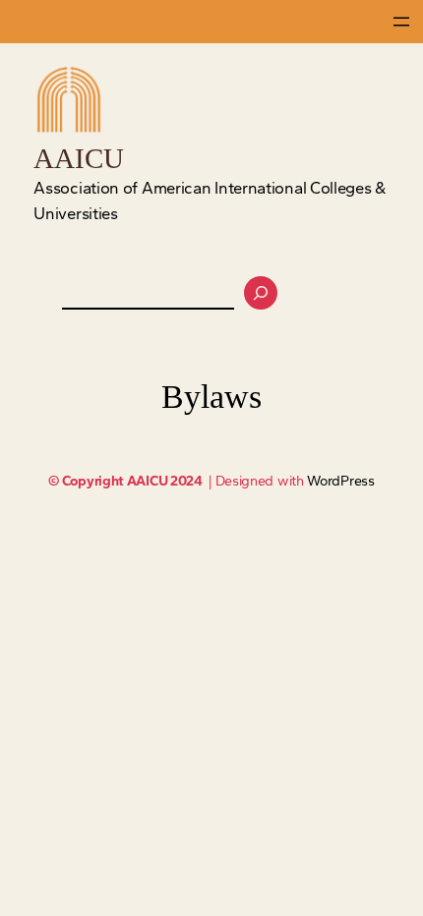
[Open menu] (401, 21)
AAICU (78, 158)
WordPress (340, 481)
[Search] (260, 293)
